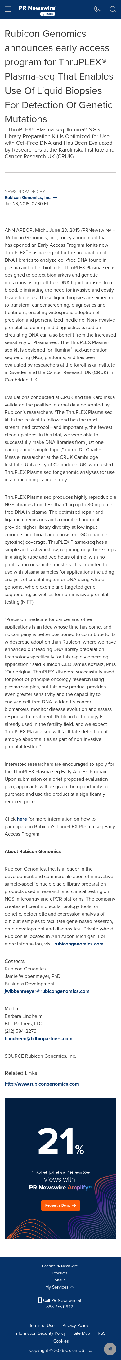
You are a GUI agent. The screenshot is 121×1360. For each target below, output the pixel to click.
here (22, 819)
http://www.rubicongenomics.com (42, 1083)
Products (59, 1273)
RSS (101, 1333)
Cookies (61, 1341)
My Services (57, 1287)
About (60, 1280)
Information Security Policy (40, 1333)
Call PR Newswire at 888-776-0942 (61, 1303)
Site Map (82, 1333)
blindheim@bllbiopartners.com (39, 1038)
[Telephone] (97, 9)
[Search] (113, 9)
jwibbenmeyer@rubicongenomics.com (47, 991)
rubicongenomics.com (79, 943)
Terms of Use (42, 1325)
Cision (71, 1350)
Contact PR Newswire (60, 1266)
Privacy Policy (75, 1325)
